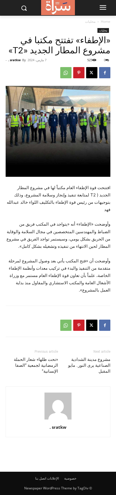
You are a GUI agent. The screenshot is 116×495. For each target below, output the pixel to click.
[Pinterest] (78, 72)
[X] (91, 72)
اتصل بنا (40, 478)
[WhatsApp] (66, 72)
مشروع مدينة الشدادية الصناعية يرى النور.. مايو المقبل (89, 365)
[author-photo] (58, 419)
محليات (90, 21)
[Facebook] (104, 72)
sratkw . (14, 60)
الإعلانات (53, 478)
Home (105, 21)
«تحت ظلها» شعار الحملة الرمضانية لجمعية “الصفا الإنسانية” (36, 365)
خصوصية (70, 478)
